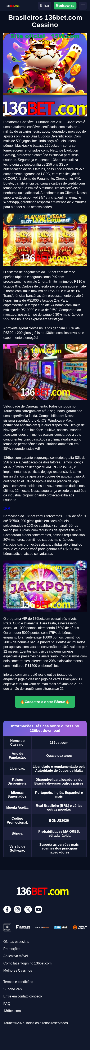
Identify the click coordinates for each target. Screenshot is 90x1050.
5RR (6, 508)
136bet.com (12, 1011)
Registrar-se (65, 5)
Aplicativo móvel (15, 956)
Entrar (44, 5)
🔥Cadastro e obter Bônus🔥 (45, 701)
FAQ (6, 1003)
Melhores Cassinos (17, 970)
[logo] (12, 5)
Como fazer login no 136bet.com (27, 963)
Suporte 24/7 (12, 989)
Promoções (11, 949)
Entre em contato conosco (22, 996)
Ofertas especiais (16, 941)
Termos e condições (18, 982)
